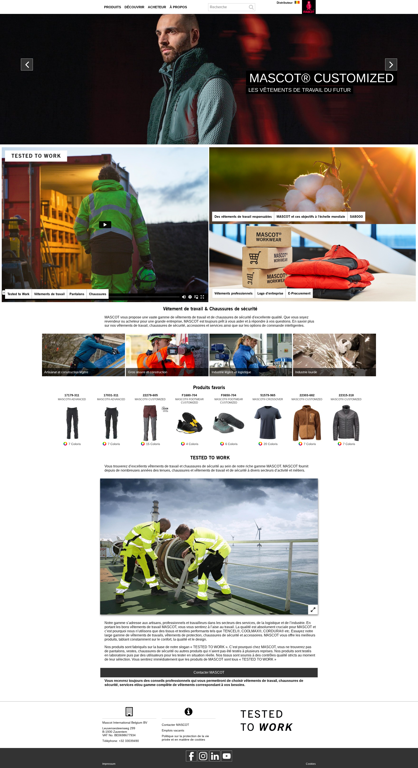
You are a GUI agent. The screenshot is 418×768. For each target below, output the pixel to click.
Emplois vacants (173, 730)
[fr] (309, 7)
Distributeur (285, 2)
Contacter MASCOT (209, 672)
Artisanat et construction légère (66, 372)
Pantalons (76, 293)
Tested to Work (18, 293)
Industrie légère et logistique (231, 372)
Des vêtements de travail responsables (243, 216)
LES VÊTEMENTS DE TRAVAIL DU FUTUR (299, 90)
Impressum (108, 763)
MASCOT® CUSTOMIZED (321, 78)
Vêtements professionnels (233, 293)
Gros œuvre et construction (147, 372)
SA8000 (356, 216)
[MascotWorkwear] (191, 756)
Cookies (311, 763)
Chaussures (97, 293)
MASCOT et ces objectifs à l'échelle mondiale (310, 216)
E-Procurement (299, 293)
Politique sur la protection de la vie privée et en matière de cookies (185, 737)
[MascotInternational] (226, 756)
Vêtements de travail (49, 293)
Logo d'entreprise (270, 293)
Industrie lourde (306, 372)
